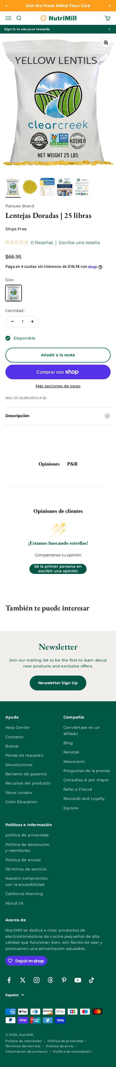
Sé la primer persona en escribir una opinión (58, 569)
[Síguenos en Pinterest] (64, 980)
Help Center (17, 727)
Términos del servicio (22, 1046)
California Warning (24, 893)
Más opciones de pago (58, 386)
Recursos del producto (27, 783)
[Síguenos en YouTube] (77, 980)
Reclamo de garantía (26, 774)
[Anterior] (6, 6)
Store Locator (18, 792)
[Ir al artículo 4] (64, 188)
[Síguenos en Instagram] (36, 980)
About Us (14, 903)
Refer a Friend (77, 789)
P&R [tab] (72, 464)
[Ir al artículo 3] (47, 188)
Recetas (71, 752)
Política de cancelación (72, 1051)
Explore (71, 808)
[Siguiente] (110, 6)
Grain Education (21, 801)
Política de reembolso (23, 1041)
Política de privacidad (65, 1041)
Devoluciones (19, 764)
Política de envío (60, 1046)
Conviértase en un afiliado (81, 730)
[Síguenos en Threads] (50, 980)
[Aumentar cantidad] (32, 321)
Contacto (14, 736)
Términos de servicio (26, 869)
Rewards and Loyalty (84, 798)
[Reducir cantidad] (12, 321)
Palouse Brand (19, 206)
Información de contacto (26, 1051)
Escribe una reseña (79, 242)
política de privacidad (27, 835)
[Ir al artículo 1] (13, 188)
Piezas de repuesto (24, 755)
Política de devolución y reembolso (27, 847)
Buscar (12, 746)
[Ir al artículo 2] (30, 188)
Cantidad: (15, 310)
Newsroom (74, 761)
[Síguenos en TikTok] (91, 980)
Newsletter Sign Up (58, 682)
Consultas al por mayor (86, 779)
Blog (68, 742)
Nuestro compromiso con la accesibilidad (26, 881)
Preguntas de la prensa (86, 770)
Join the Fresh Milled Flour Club (58, 5)
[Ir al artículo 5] (82, 188)
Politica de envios (23, 859)
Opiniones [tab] (49, 464)
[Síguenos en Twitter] (22, 980)
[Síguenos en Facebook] (9, 980)
